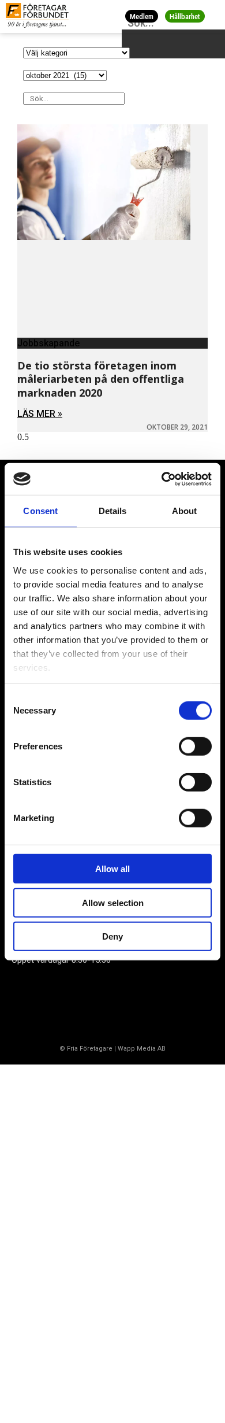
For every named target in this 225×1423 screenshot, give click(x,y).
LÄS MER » (39, 413)
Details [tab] (113, 511)
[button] (214, 16)
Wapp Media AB (142, 1048)
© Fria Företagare (85, 1048)
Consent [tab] (40, 511)
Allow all (112, 869)
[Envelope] (71, 1004)
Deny (112, 936)
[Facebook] (26, 1004)
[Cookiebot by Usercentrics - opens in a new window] (162, 478)
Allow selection (113, 902)
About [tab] (184, 511)
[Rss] (117, 1004)
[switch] (195, 746)
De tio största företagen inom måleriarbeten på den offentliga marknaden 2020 (100, 379)
